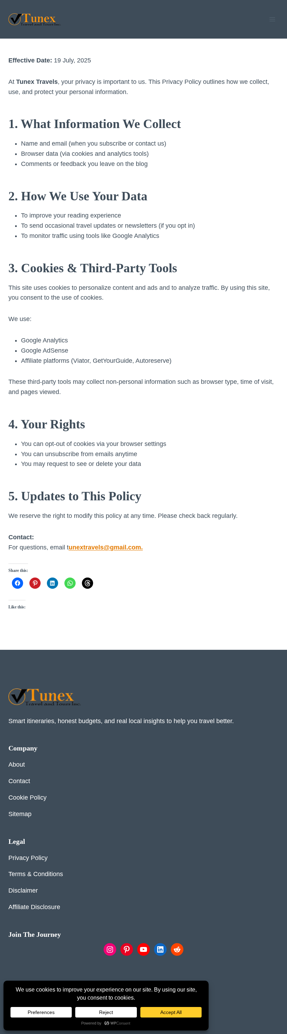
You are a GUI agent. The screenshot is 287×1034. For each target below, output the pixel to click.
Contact (19, 781)
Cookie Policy (27, 797)
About (16, 764)
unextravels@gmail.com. (106, 547)
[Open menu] (272, 19)
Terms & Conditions (35, 874)
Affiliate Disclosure (34, 906)
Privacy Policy (28, 857)
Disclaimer (23, 890)
